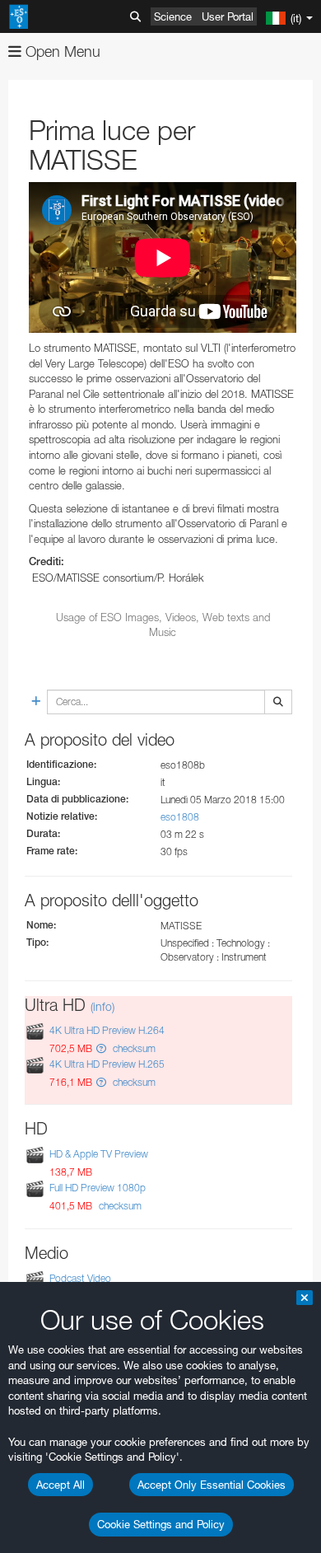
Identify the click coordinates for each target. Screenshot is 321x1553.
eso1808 (179, 817)
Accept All (60, 1484)
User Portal (228, 16)
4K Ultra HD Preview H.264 (107, 1030)
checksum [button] (133, 1048)
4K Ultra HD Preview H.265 (107, 1064)
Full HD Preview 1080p (97, 1187)
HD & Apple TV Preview (98, 1154)
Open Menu (60, 51)
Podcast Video (80, 1278)
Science (173, 16)
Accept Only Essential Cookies (211, 1484)
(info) (102, 1006)
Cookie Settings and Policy (161, 1524)
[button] (101, 1048)
